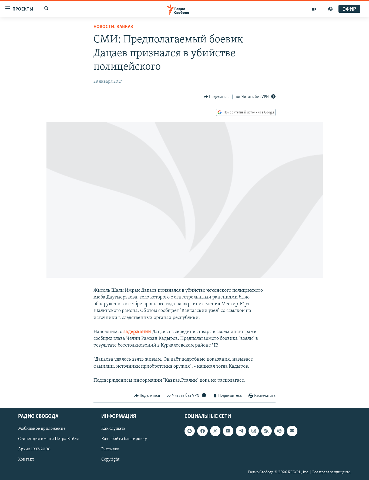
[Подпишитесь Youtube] (228, 431)
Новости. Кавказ (113, 27)
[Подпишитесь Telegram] (241, 431)
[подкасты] (330, 9)
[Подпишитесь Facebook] (202, 431)
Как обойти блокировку (124, 439)
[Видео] (314, 9)
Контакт (26, 460)
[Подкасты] (279, 431)
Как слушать (113, 429)
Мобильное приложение (42, 429)
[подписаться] (292, 431)
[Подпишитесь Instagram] (254, 431)
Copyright (110, 460)
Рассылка (110, 449)
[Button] (217, 96)
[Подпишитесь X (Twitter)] (215, 431)
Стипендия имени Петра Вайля (48, 439)
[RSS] (266, 431)
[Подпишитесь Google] (190, 431)
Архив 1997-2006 (34, 449)
